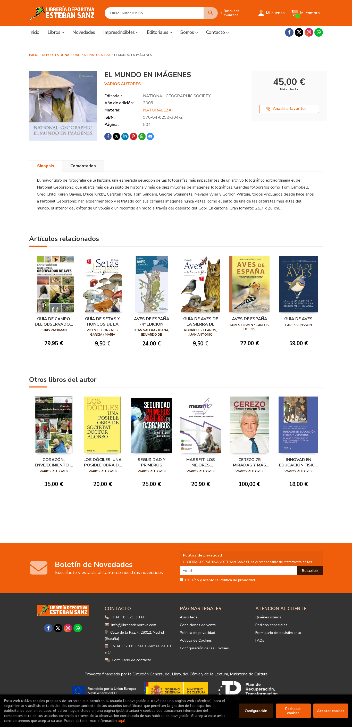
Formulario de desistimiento (278, 632)
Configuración (256, 710)
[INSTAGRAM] (309, 32)
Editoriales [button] (158, 32)
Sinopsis (45, 166)
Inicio (33, 55)
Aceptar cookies (330, 710)
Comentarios (83, 166)
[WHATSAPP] (318, 32)
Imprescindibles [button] (119, 32)
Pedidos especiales (271, 624)
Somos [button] (187, 32)
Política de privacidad (197, 632)
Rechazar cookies (293, 710)
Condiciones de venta (198, 624)
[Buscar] (211, 13)
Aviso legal (189, 617)
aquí (121, 720)
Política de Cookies (196, 640)
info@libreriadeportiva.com (133, 624)
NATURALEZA (100, 55)
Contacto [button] (216, 32)
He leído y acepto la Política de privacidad (220, 580)
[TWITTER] (299, 32)
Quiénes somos (268, 617)
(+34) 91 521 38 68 (128, 617)
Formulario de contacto (131, 660)
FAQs (259, 640)
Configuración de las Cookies (204, 648)
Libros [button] (55, 32)
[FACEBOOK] (289, 32)
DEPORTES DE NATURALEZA (64, 55)
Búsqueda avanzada (231, 13)
